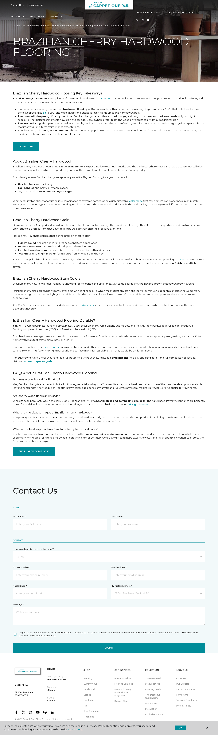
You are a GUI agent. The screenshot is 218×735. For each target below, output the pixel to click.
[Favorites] (142, 20)
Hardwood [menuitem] (89, 689)
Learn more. (75, 729)
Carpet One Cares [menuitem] (185, 689)
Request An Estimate (180, 12)
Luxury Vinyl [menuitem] (90, 683)
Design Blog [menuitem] (121, 701)
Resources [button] (37, 16)
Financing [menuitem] (88, 716)
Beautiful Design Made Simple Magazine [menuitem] (123, 692)
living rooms (51, 347)
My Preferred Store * (121, 586)
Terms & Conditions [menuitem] (186, 700)
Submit (109, 647)
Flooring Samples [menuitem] (123, 683)
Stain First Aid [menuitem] (152, 683)
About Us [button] (56, 16)
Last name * (117, 517)
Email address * (119, 567)
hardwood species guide (37, 361)
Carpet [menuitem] (87, 694)
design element (138, 404)
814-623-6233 (36, 5)
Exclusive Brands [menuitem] (154, 714)
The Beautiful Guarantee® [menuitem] (152, 696)
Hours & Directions (149, 12)
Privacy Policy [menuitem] (183, 705)
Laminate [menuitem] (88, 700)
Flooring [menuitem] (87, 678)
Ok (180, 727)
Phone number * (21, 567)
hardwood (105, 98)
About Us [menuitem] (181, 678)
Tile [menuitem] (85, 705)
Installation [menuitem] (151, 709)
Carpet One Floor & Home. (37, 719)
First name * (19, 517)
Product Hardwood (61, 25)
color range (136, 201)
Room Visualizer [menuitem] (123, 678)
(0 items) (148, 20)
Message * (18, 604)
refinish (182, 259)
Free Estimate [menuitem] (91, 711)
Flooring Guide (38, 25)
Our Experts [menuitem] (182, 683)
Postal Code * (20, 586)
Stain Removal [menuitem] (153, 678)
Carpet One (19, 25)
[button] (137, 20)
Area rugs (88, 305)
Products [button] (17, 16)
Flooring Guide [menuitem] (153, 689)
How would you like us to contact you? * (33, 549)
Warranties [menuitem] (151, 703)
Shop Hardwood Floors (34, 451)
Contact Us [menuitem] (182, 694)
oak (45, 112)
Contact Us (26, 146)
